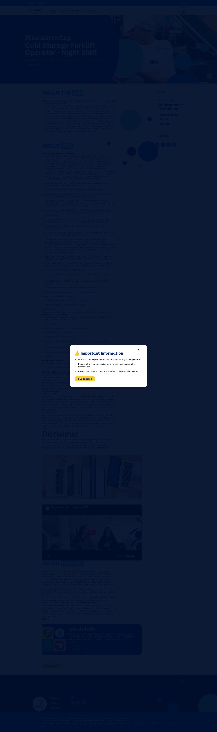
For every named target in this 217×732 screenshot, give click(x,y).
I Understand (85, 378)
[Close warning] (138, 349)
